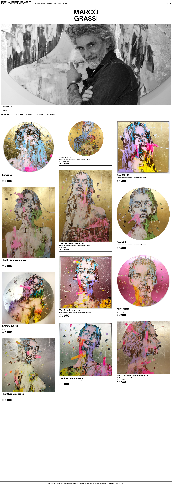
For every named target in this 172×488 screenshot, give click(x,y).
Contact (65, 3)
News (54, 3)
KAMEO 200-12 (10, 326)
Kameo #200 (65, 157)
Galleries (37, 3)
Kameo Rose (123, 309)
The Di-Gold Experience (71, 243)
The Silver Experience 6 (71, 378)
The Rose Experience (70, 310)
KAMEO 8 (121, 242)
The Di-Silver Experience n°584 (132, 376)
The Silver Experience (13, 394)
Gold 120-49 (123, 175)
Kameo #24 (8, 175)
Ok (86, 486)
